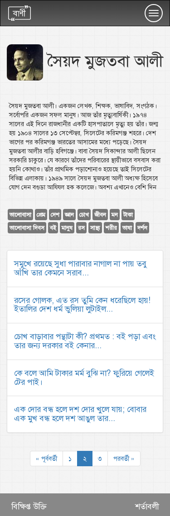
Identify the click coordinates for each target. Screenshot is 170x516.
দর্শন (142, 228)
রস (81, 228)
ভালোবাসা (20, 214)
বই (53, 228)
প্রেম (41, 214)
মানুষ (67, 228)
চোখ (84, 214)
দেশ (55, 214)
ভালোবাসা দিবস (27, 228)
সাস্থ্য (95, 228)
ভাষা (127, 228)
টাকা (128, 214)
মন (115, 214)
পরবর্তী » (124, 458)
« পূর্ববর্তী (46, 458)
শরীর (111, 228)
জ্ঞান (69, 214)
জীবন (100, 214)
